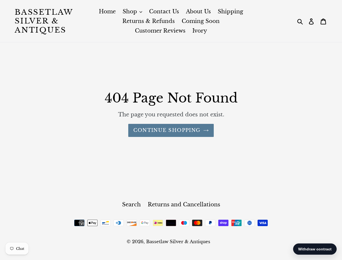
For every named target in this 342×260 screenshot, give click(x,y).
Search (131, 204)
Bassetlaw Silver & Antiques (44, 21)
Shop (131, 11)
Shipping (230, 11)
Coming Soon (201, 21)
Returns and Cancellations (184, 204)
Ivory (199, 30)
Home (107, 11)
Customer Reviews (160, 30)
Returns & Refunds (148, 21)
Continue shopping (166, 130)
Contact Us (164, 11)
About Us (198, 11)
